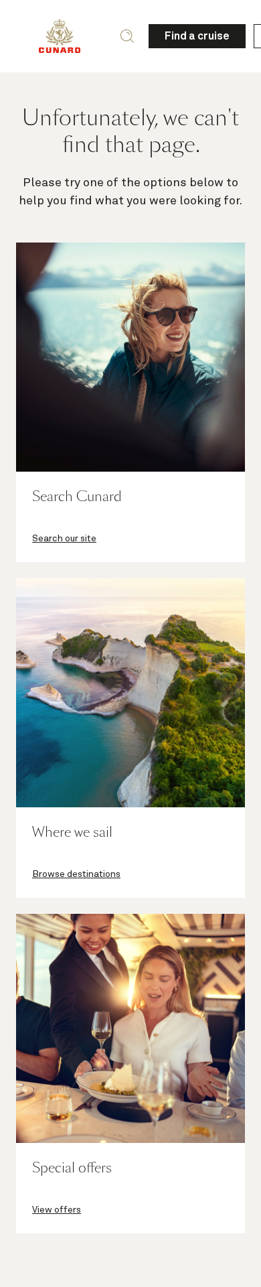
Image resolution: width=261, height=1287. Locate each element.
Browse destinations (76, 874)
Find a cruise (197, 36)
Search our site (64, 538)
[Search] (127, 36)
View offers (56, 1210)
